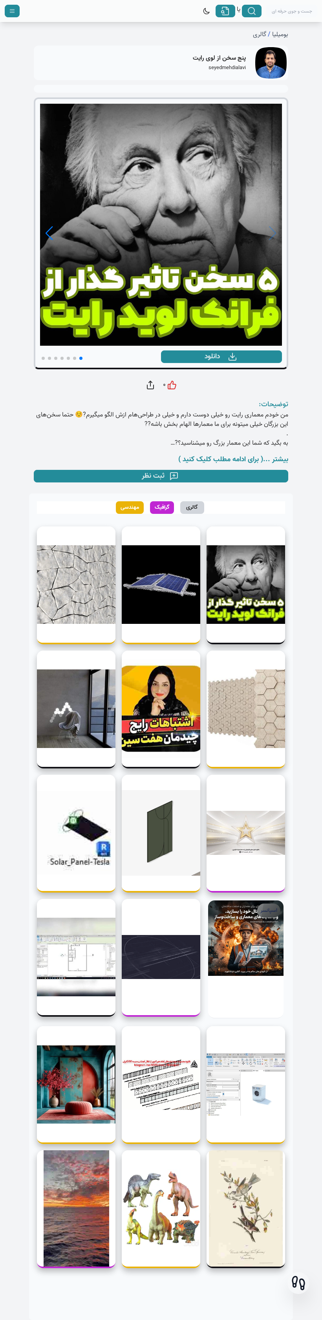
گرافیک (162, 507)
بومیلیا (280, 34)
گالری (259, 34)
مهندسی (130, 507)
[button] (298, 1283)
